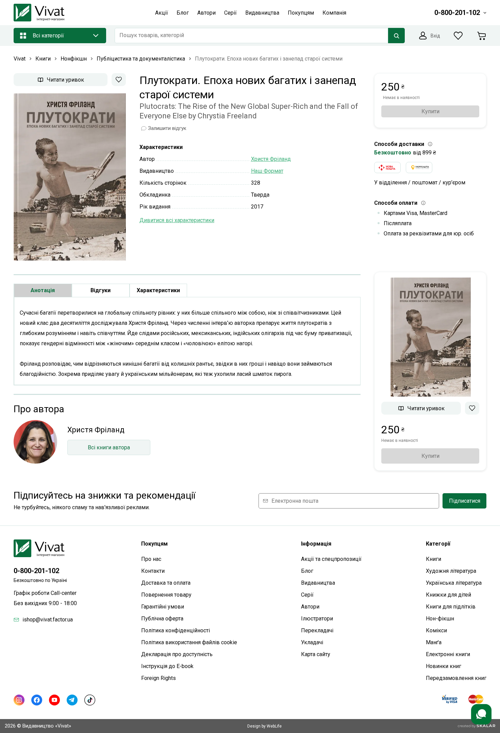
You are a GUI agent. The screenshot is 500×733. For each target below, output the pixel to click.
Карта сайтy (315, 654)
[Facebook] (36, 700)
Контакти (153, 571)
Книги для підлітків (451, 606)
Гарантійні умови (162, 606)
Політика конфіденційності (175, 630)
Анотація (43, 290)
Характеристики (158, 290)
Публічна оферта (162, 618)
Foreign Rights (158, 678)
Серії (307, 595)
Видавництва (318, 583)
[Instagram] (19, 700)
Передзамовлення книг (456, 678)
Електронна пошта (294, 501)
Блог (307, 571)
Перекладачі (317, 630)
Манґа (433, 642)
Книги (433, 559)
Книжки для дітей (448, 595)
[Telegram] (72, 700)
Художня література (451, 571)
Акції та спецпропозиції (331, 559)
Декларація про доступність (177, 654)
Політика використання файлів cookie (189, 642)
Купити (430, 111)
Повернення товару (166, 595)
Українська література (454, 583)
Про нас (151, 559)
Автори (310, 606)
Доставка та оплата (165, 583)
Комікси (436, 630)
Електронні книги (448, 654)
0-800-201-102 (36, 571)
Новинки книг (443, 666)
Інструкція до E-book (167, 666)
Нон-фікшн (440, 618)
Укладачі (312, 642)
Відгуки (100, 290)
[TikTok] (89, 700)
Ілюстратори (317, 618)
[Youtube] (54, 700)
